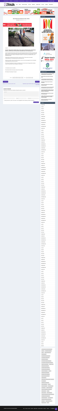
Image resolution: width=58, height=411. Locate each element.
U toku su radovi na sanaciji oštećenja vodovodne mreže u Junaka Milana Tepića (47, 79)
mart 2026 (42, 114)
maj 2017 (42, 322)
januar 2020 (43, 259)
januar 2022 (43, 212)
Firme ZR (46, 4)
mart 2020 (42, 255)
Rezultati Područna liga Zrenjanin (47, 389)
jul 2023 (42, 177)
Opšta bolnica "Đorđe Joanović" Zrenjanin (48, 379)
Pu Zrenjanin (43, 387)
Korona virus (51, 364)
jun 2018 (42, 296)
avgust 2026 (43, 104)
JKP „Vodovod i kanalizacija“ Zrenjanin (47, 362)
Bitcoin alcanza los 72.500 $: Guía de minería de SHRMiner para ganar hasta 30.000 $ (47, 87)
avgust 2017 (43, 316)
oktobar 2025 (43, 124)
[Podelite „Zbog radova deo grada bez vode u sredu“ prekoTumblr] (16, 77)
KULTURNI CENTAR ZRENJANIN (45, 367)
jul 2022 (42, 200)
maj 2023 (42, 181)
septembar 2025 (43, 126)
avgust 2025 (43, 128)
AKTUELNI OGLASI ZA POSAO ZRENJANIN (47, 349)
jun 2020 (42, 249)
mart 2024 (42, 161)
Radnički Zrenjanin (49, 387)
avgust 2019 (43, 269)
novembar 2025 (43, 122)
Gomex (43, 352)
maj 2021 (42, 228)
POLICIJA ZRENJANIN (44, 384)
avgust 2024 (43, 151)
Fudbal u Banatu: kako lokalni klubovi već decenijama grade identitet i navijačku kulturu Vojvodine (47, 97)
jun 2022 (42, 202)
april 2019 (42, 277)
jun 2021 (42, 226)
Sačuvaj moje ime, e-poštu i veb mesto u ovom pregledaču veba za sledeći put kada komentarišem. (20, 100)
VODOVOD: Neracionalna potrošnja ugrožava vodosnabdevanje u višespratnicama (47, 74)
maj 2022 (42, 204)
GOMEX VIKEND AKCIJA (48, 352)
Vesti (17, 4)
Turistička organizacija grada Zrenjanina (48, 394)
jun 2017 (42, 320)
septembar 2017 (43, 314)
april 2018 (42, 300)
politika (49, 384)
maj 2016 (42, 345)
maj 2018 (42, 298)
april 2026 (42, 112)
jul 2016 (42, 341)
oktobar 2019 (43, 265)
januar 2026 (43, 118)
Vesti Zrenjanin (50, 397)
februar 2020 (43, 257)
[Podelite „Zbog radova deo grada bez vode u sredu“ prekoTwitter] (15, 77)
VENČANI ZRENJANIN (44, 397)
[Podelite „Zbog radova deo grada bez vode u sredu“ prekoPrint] (22, 77)
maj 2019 (42, 275)
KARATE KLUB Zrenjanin (45, 364)
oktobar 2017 (43, 312)
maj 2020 (42, 251)
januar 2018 (43, 306)
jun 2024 (42, 155)
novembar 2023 (43, 169)
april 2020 (42, 253)
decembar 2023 (43, 167)
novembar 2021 (43, 216)
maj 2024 (42, 157)
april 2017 (42, 324)
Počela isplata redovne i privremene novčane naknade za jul (46, 99)
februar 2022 (43, 210)
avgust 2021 (43, 222)
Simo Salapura (44, 392)
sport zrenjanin (49, 392)
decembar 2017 (43, 308)
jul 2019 (42, 271)
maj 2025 (42, 134)
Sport (20, 4)
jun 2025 (42, 132)
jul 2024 (42, 153)
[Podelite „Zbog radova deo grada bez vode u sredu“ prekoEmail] (21, 77)
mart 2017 (42, 326)
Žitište (48, 402)
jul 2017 (42, 318)
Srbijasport (51, 4)
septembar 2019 (43, 267)
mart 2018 (42, 302)
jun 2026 (42, 108)
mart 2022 (42, 208)
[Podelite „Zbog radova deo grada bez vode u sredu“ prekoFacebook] (13, 77)
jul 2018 (42, 294)
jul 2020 (42, 247)
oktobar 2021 (43, 218)
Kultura (29, 4)
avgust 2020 (43, 245)
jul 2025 (42, 130)
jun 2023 (42, 179)
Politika (43, 4)
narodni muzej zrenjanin (45, 372)
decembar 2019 (43, 261)
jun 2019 (42, 273)
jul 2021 (42, 224)
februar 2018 (43, 304)
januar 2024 (43, 165)
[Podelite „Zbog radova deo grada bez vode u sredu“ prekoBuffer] (19, 77)
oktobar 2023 (43, 171)
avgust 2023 (43, 175)
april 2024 (42, 159)
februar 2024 (43, 163)
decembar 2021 (43, 214)
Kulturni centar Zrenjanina (46, 369)
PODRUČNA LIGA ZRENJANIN (45, 382)
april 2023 (42, 183)
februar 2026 (43, 116)
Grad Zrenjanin (44, 354)
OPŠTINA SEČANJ (44, 377)
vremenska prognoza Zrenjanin (46, 399)
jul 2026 (42, 106)
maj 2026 (42, 110)
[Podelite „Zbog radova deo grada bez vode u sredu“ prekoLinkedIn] (18, 77)
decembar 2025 (43, 120)
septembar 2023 (43, 173)
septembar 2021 (43, 220)
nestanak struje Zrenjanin (45, 374)
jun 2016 (42, 343)
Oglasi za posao (24, 4)
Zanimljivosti (38, 4)
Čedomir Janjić (44, 402)
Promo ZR (33, 4)
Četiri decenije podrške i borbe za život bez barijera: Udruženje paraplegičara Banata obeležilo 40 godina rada (47, 91)
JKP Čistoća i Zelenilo (45, 359)
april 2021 (42, 230)
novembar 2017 (43, 310)
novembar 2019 (43, 263)
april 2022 (42, 206)
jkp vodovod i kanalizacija (45, 357)
